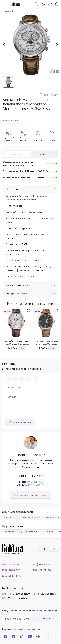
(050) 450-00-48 (41, 570)
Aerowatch (10, 11)
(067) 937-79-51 (11, 570)
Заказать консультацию (30, 495)
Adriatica (11, 517)
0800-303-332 (30, 475)
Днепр (12, 165)
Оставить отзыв (20, 422)
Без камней (13, 531)
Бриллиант (33, 531)
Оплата (44, 154)
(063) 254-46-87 (11, 575)
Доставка (17, 154)
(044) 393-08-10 (41, 564)
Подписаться (44, 618)
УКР (43, 549)
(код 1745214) (50, 94)
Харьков (20, 165)
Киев (5, 165)
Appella (48, 517)
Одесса (29, 165)
